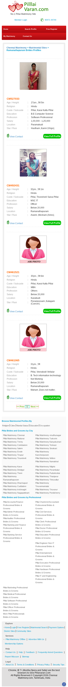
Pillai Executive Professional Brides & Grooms (47, 564)
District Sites (9, 631)
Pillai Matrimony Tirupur (13, 455)
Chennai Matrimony (17, 47)
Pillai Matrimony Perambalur (47, 470)
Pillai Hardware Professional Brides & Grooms (47, 571)
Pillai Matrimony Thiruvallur (47, 480)
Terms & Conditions (25, 664)
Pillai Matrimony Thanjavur (46, 476)
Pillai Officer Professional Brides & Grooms (14, 609)
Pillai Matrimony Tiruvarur (46, 489)
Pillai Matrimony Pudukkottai (47, 473)
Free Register (51, 29)
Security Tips (58, 664)
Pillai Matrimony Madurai (13, 438)
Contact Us (27, 36)
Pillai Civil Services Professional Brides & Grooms (44, 515)
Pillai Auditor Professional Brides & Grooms (14, 520)
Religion (5, 425)
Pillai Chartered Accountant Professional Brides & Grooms (47, 505)
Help (21, 652)
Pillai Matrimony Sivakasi (46, 448)
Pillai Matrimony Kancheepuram (42, 453)
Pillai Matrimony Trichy (13, 442)
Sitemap (25, 656)
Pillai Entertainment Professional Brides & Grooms (44, 556)
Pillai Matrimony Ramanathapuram (11, 478)
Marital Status (22, 425)
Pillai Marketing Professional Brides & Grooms (15, 589)
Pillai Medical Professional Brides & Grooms (14, 595)
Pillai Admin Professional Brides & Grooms (13, 513)
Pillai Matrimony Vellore (45, 458)
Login (13, 627)
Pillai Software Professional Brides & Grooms (15, 602)
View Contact (16, 136)
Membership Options (14, 644)
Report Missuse (12, 656)
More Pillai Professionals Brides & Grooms (13, 615)
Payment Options (56, 627)
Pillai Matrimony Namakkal (46, 461)
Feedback (30, 652)
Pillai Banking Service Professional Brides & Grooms (12, 538)
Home (5, 29)
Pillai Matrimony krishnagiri (14, 489)
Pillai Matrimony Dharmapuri (15, 483)
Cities (12, 425)
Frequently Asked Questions (50, 652)
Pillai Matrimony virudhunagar (48, 435)
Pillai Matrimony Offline (15, 639)
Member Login (21, 20)
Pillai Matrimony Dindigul (13, 470)
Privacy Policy (43, 664)
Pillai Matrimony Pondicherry (47, 493)
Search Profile (30, 29)
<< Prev (20, 406)
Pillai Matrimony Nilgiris (45, 466)
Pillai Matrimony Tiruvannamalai (42, 484)
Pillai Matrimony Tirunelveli (14, 458)
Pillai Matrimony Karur (12, 466)
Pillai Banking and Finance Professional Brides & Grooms (14, 528)
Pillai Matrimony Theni (12, 473)
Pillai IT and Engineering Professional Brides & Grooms (45, 579)
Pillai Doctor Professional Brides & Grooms (46, 530)
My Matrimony (9, 36)
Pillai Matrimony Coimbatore (15, 445)
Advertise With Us (36, 639)
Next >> (35, 406)
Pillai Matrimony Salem (13, 448)
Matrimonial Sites (38, 47)
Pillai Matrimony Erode (12, 452)
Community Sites (23, 631)
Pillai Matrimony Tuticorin (46, 438)
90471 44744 (50, 20)
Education (34, 425)
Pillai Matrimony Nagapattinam (16, 493)
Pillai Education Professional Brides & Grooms (47, 536)
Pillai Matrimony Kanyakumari (48, 442)
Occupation (45, 425)
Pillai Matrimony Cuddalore (14, 486)
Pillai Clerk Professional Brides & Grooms (45, 523)
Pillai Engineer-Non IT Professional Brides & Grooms (44, 546)
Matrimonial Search (39, 627)
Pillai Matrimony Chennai (13, 435)
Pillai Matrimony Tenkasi (45, 445)
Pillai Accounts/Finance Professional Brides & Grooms (13, 505)
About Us (10, 664)
